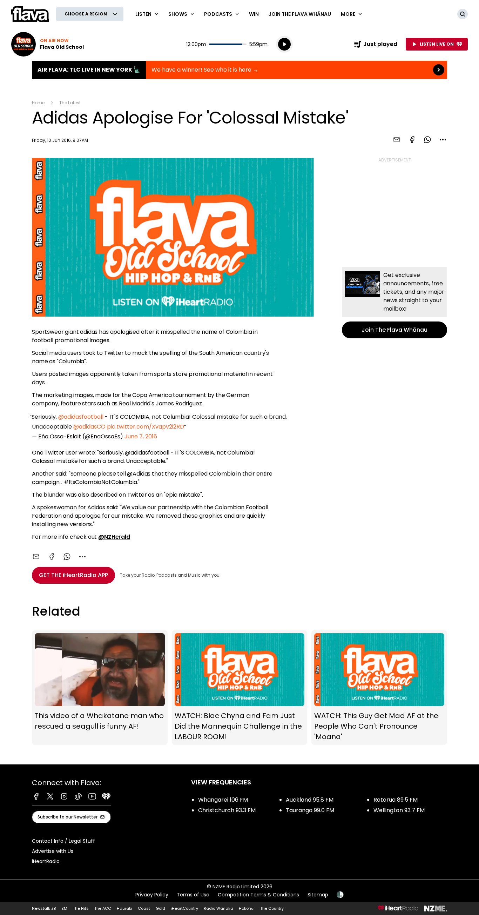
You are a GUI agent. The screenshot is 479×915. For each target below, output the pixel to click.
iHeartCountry (184, 908)
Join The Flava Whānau (300, 14)
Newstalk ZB (44, 908)
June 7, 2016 (140, 436)
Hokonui (247, 908)
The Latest (70, 103)
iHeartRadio (46, 861)
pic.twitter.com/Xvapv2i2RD (145, 427)
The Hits (81, 908)
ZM (64, 908)
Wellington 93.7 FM (399, 810)
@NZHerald (114, 537)
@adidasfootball (80, 417)
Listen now (47, 44)
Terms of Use (193, 894)
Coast (144, 908)
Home (38, 103)
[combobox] (443, 139)
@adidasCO (89, 427)
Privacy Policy (151, 894)
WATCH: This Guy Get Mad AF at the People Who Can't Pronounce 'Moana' (379, 687)
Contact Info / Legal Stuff (63, 840)
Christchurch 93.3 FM (227, 810)
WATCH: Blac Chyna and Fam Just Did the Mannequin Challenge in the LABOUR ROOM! (240, 687)
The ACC (102, 908)
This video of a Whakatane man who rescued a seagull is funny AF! (100, 687)
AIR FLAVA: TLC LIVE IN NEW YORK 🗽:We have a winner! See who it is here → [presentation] (239, 70)
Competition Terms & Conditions (258, 894)
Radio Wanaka (218, 908)
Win (254, 14)
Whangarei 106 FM (223, 800)
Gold (160, 908)
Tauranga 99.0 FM (310, 810)
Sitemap (318, 894)
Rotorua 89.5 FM (395, 800)
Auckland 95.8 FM (309, 800)
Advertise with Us (52, 851)
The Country (272, 908)
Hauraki (124, 908)
